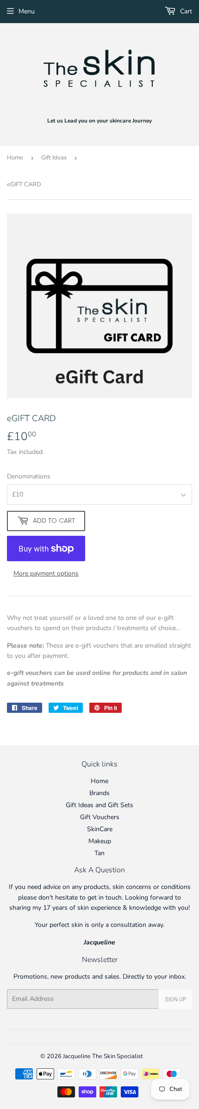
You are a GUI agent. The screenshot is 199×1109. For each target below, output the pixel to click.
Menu (27, 11)
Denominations (28, 476)
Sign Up (175, 999)
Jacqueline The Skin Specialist (103, 1056)
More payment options (46, 573)
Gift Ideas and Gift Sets (99, 805)
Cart (185, 11)
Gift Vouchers (99, 817)
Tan (99, 853)
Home (15, 157)
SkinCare (99, 829)
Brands (99, 793)
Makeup (99, 841)
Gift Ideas (54, 157)
